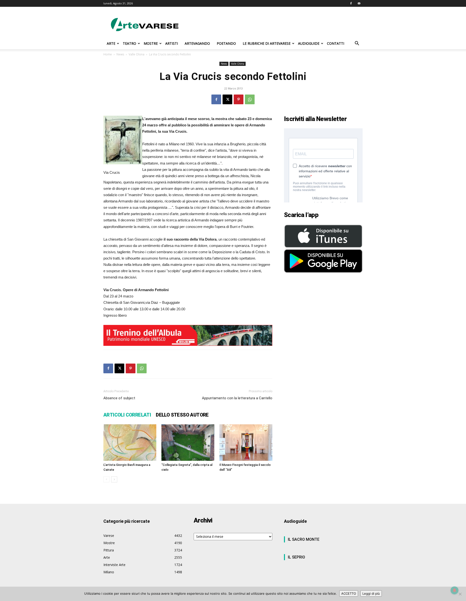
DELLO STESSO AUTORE (182, 415)
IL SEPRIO (296, 557)
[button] (357, 44)
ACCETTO (348, 593)
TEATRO (129, 43)
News (120, 54)
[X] (227, 99)
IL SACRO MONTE (303, 539)
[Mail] (359, 3)
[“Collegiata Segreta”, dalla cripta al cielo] (187, 442)
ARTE (111, 43)
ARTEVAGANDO (197, 43)
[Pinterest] (238, 99)
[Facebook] (351, 3)
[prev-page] (106, 479)
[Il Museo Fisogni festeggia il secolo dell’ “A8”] (245, 442)
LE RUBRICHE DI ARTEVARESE (267, 43)
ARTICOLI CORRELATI (127, 415)
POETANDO (226, 43)
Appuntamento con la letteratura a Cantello (237, 398)
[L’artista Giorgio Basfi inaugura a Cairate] (129, 442)
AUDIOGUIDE (308, 43)
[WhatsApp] (250, 99)
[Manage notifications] (454, 590)
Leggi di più (371, 593)
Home (107, 54)
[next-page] (114, 479)
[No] (460, 594)
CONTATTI (335, 43)
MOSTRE (151, 43)
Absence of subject (119, 398)
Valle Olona (136, 54)
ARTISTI (171, 43)
